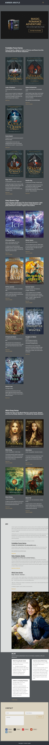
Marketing (15, 684)
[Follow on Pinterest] (23, 729)
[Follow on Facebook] (6, 729)
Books (27, 662)
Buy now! (27, 301)
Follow (10, 729)
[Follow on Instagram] (6, 732)
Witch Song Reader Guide (19, 661)
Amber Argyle (16, 662)
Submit (40, 717)
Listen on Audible (8, 254)
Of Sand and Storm (10, 337)
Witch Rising (9, 497)
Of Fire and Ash (9, 287)
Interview (36, 664)
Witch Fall (28, 498)
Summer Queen (30, 287)
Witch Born (29, 450)
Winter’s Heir (9, 386)
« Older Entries (14, 699)
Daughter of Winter (31, 337)
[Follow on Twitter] (15, 729)
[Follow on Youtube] (31, 729)
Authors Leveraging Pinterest (20, 680)
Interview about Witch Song (40, 661)
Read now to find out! (16, 568)
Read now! (7, 100)
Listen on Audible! (29, 104)
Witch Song (8, 450)
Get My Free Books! (35, 30)
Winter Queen (29, 240)
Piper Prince (8, 179)
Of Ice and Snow (10, 240)
